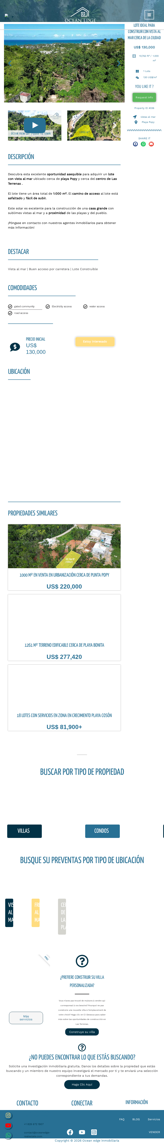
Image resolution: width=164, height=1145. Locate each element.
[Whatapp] (70, 1132)
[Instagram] (94, 1132)
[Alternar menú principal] (149, 14)
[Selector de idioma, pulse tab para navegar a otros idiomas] (9, 17)
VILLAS (24, 831)
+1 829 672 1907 (34, 1124)
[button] (10, 63)
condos (101, 831)
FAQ (121, 1119)
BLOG (136, 1119)
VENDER (154, 1132)
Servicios (154, 1119)
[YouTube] (82, 1132)
